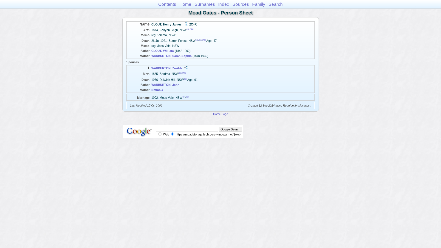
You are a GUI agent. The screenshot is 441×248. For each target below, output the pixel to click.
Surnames (205, 4)
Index (223, 4)
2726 (187, 97)
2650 (191, 29)
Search (276, 4)
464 (200, 40)
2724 (204, 40)
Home (185, 4)
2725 (184, 73)
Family (258, 4)
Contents (167, 4)
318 (188, 29)
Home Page (220, 114)
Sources (240, 4)
